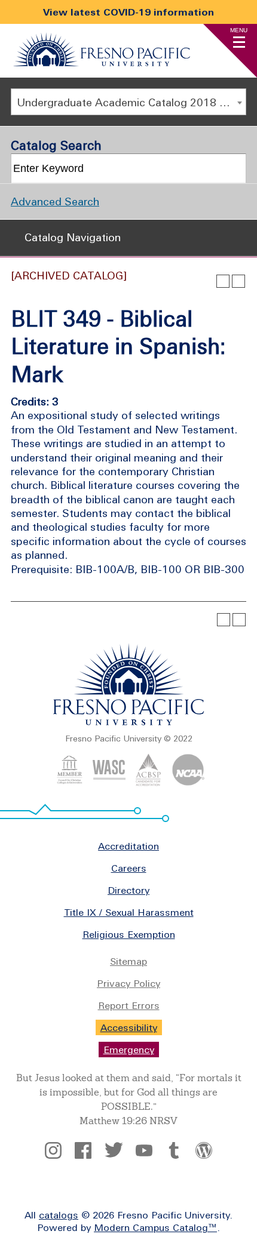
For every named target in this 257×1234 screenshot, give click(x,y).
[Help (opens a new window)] (238, 281)
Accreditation (128, 846)
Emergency (128, 1049)
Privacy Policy (128, 983)
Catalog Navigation (73, 237)
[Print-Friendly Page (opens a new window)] (223, 281)
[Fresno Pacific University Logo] (101, 62)
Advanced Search (55, 201)
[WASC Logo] (109, 782)
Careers (128, 868)
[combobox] (128, 101)
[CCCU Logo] (69, 782)
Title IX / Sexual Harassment (129, 912)
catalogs (58, 1215)
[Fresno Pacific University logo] (128, 723)
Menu (238, 30)
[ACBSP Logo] (148, 782)
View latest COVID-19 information (128, 12)
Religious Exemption (128, 934)
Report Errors (129, 1005)
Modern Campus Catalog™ (155, 1227)
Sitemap (128, 961)
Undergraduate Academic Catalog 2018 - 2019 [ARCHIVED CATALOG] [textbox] (131, 102)
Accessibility (128, 1027)
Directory (128, 890)
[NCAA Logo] (188, 782)
